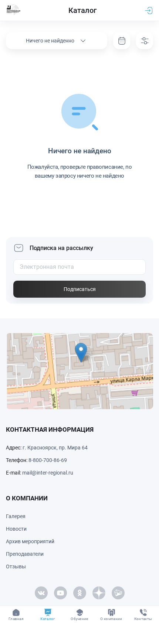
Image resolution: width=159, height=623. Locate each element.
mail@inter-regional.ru (47, 473)
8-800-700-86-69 (47, 460)
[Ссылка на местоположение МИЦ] (79, 371)
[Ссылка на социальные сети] (41, 593)
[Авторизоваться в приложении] (148, 10)
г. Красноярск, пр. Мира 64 (55, 448)
